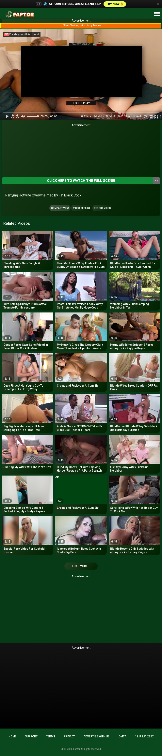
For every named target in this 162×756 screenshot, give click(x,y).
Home (12, 736)
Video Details (81, 208)
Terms (50, 736)
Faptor (76, 749)
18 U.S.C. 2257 (144, 736)
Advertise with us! (97, 736)
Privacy (69, 736)
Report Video (102, 208)
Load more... (81, 566)
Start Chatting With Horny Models (82, 25)
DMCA (122, 736)
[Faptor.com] (20, 14)
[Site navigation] (157, 14)
